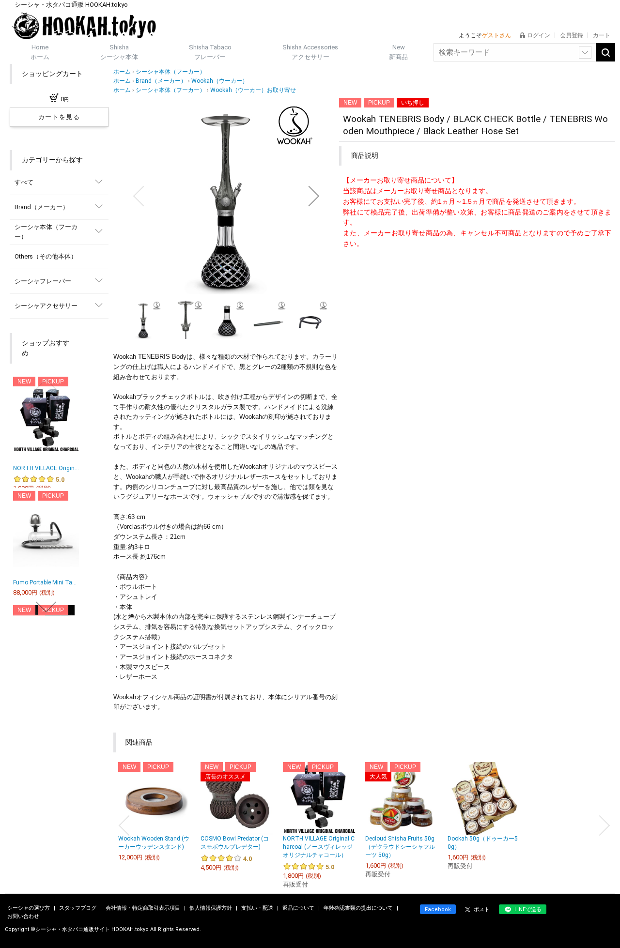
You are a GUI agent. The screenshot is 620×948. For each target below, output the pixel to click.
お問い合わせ (23, 916)
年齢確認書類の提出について (359, 908)
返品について (299, 908)
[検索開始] (605, 52)
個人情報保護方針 (211, 908)
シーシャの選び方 (29, 908)
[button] (138, 196)
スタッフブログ (78, 908)
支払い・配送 (258, 908)
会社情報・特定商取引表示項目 (144, 908)
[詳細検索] (585, 52)
